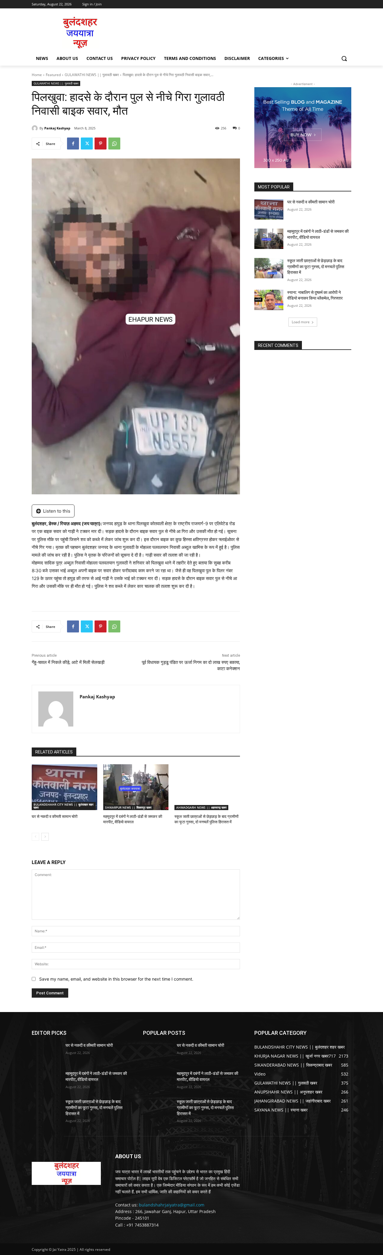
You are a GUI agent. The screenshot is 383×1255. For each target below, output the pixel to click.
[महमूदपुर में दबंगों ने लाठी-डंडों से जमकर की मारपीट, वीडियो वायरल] (136, 787)
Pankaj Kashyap (57, 128)
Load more (301, 321)
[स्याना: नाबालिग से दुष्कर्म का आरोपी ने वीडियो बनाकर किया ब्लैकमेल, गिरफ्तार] (268, 300)
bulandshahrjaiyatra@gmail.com (171, 1205)
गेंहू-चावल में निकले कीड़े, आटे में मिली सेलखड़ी (68, 662)
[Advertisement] (236, 32)
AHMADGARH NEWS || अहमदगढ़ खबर (201, 807)
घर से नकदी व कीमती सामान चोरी (54, 816)
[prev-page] (35, 837)
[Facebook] (73, 143)
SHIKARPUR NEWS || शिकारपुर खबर (128, 807)
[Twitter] (87, 143)
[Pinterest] (101, 143)
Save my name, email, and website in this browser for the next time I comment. (116, 978)
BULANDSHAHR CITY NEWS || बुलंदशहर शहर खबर (63, 806)
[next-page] (45, 837)
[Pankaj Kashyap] (35, 128)
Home (37, 74)
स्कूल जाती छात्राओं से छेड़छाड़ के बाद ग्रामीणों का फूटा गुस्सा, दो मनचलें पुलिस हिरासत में (315, 266)
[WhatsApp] (114, 143)
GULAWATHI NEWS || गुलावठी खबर (92, 74)
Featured (53, 74)
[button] (344, 58)
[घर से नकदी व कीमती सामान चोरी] (64, 787)
